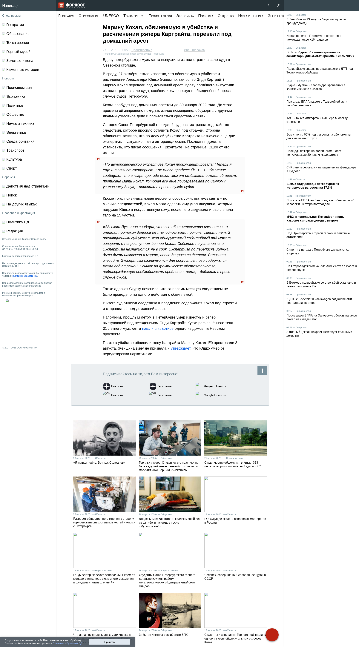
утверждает (180, 348)
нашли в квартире (158, 328)
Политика (205, 16)
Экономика (185, 16)
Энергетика (277, 16)
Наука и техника (250, 16)
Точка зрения (133, 16)
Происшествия (160, 16)
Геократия (66, 16)
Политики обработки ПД (67, 643)
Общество (226, 16)
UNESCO (111, 16)
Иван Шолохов (194, 50)
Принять (109, 641)
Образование (89, 16)
